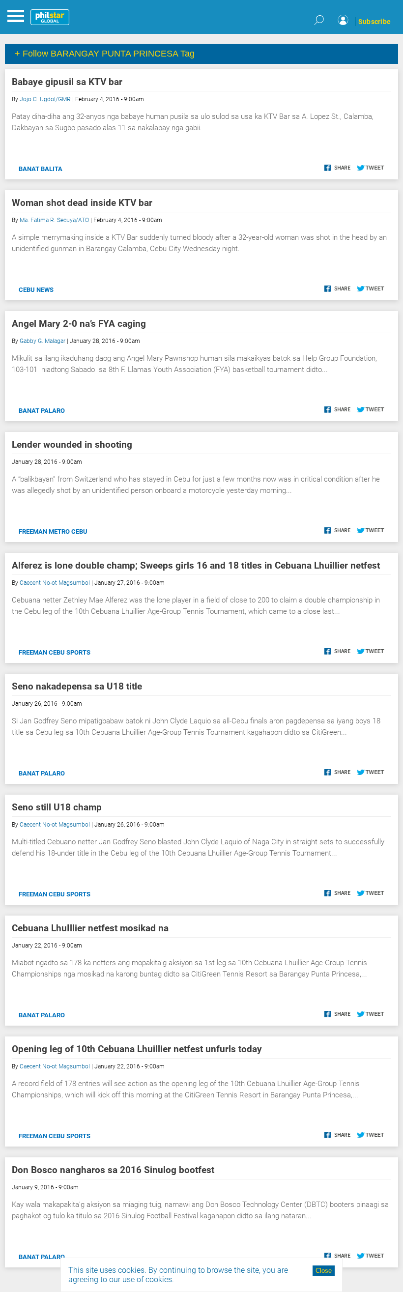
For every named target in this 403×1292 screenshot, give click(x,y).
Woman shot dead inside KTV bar (82, 202)
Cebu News (36, 289)
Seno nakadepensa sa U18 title (77, 686)
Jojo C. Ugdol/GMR (45, 99)
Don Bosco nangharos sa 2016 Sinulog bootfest (113, 1170)
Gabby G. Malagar (42, 341)
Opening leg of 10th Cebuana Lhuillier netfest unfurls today (137, 1049)
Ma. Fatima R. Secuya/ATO (54, 220)
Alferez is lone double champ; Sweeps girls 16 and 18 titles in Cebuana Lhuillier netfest (196, 565)
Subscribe (374, 22)
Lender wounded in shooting (72, 444)
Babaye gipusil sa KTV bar (67, 81)
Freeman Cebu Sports (54, 652)
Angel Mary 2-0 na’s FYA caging (79, 323)
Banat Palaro (42, 410)
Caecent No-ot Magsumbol (55, 582)
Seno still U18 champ (57, 807)
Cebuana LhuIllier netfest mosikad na (90, 928)
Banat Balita (40, 168)
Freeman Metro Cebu (53, 531)
